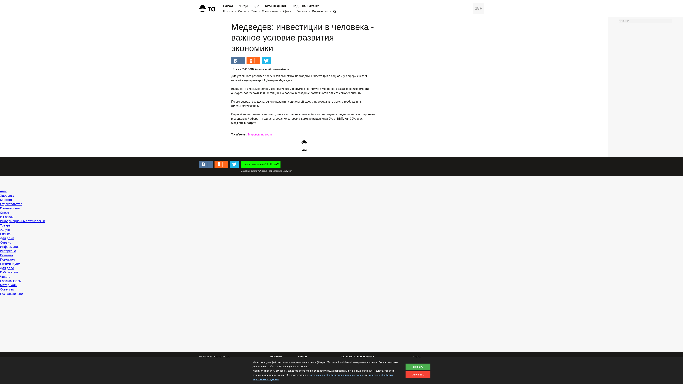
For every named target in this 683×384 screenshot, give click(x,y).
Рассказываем (10, 281)
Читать (5, 276)
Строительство (11, 204)
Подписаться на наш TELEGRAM (261, 164)
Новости (228, 11)
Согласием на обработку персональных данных (337, 375)
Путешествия (10, 208)
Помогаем (7, 259)
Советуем (7, 289)
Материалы (8, 285)
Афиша (287, 11)
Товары (5, 225)
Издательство (320, 11)
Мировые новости (260, 134)
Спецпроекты (270, 11)
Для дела (7, 268)
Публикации (9, 272)
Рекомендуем (10, 264)
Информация (10, 247)
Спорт (4, 212)
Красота (6, 200)
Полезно (6, 255)
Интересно (8, 251)
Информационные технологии (22, 221)
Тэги (254, 11)
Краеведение (276, 6)
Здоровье (7, 195)
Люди (243, 6)
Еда (256, 6)
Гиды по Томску (306, 6)
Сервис (5, 242)
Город (228, 6)
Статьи (242, 11)
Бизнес (5, 234)
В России (7, 217)
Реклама (302, 11)
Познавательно (11, 293)
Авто (3, 191)
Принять (418, 366)
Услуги (5, 229)
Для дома (7, 238)
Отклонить (418, 374)
